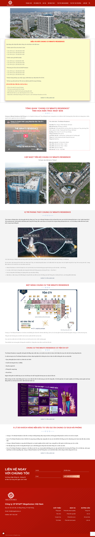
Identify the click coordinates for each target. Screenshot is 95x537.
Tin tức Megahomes (62, 3)
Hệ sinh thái (51, 3)
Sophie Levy (17, 535)
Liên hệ (85, 3)
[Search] (89, 3)
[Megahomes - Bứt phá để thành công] (12, 3)
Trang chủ (29, 3)
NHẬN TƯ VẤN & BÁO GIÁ (47, 97)
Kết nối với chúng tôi (71, 476)
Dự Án (44, 3)
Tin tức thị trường (75, 3)
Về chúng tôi (37, 3)
